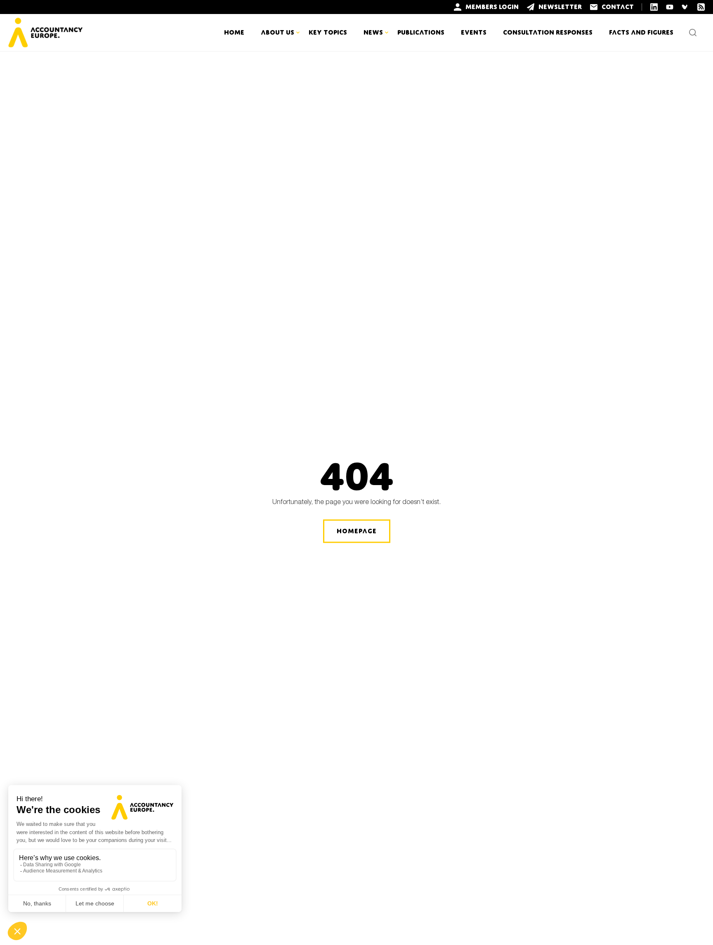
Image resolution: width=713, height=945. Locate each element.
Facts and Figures (641, 32)
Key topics (328, 32)
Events (473, 32)
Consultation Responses (548, 32)
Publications (420, 32)
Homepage (357, 531)
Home (234, 32)
